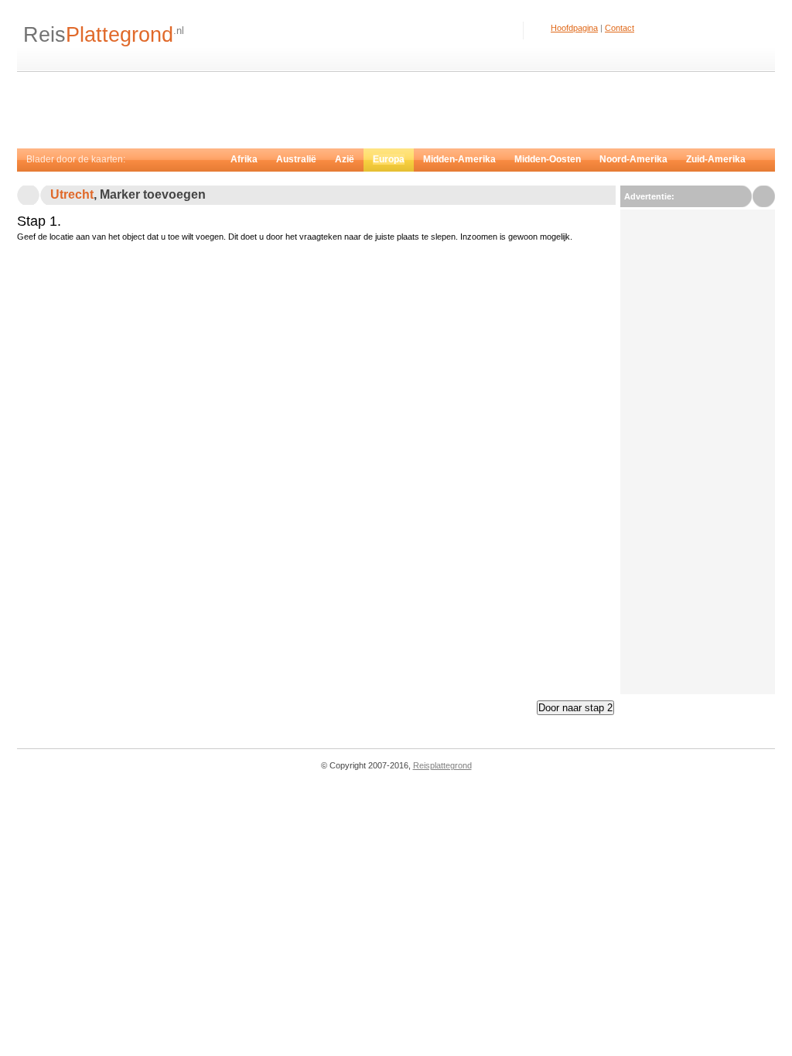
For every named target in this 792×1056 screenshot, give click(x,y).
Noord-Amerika (633, 159)
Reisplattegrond (442, 765)
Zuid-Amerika (716, 159)
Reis (98, 34)
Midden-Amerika (459, 159)
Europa (389, 159)
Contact (619, 27)
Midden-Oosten (547, 159)
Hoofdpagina (574, 27)
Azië (344, 159)
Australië (296, 159)
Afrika (244, 159)
